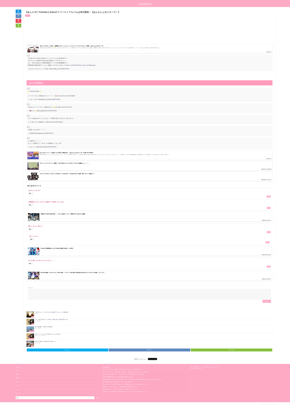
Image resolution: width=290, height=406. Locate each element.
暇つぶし (18, 393)
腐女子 (17, 374)
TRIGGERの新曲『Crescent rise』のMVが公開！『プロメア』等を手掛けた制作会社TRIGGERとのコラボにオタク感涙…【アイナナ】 (132, 379)
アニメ (17, 381)
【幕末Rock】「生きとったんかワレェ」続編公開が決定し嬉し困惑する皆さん (119, 386)
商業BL (17, 377)
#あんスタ (62, 65)
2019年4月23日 (56, 99)
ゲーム (27, 15)
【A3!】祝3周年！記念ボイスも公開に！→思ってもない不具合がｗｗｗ (118, 381)
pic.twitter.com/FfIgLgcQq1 (87, 65)
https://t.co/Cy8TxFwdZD (73, 65)
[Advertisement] (88, 31)
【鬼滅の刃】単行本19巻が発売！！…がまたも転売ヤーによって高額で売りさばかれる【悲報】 (123, 374)
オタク (17, 370)
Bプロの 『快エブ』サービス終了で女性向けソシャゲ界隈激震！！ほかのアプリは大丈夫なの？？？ (124, 384)
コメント (30, 287)
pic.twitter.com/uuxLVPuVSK (64, 107)
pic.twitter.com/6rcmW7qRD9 (66, 95)
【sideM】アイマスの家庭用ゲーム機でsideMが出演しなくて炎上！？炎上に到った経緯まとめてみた (124, 391)
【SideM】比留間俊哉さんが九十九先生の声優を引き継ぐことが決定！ (118, 376)
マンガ (17, 385)
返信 (269, 196)
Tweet (18, 12)
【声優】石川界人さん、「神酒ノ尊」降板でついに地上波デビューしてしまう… (120, 389)
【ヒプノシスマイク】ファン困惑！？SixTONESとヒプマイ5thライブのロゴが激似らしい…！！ (123, 369)
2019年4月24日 (64, 68)
